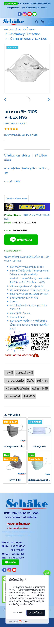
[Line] (10, 3)
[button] (36, 22)
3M (6, 173)
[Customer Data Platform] (27, 621)
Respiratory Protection (31, 168)
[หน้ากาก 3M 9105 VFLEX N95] (27, 68)
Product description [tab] (16, 198)
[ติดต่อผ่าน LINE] (47, 573)
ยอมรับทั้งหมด (35, 613)
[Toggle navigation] (50, 22)
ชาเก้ (17, 181)
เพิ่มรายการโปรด (18, 155)
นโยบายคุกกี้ (17, 613)
